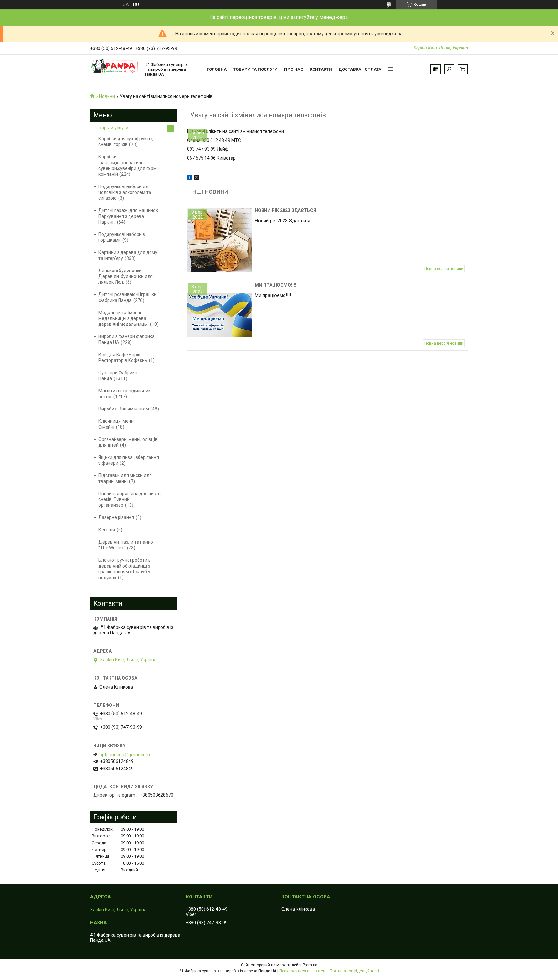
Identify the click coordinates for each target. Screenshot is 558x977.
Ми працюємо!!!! (275, 285)
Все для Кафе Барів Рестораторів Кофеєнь (122, 357)
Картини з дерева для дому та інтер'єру (127, 255)
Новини (107, 96)
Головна (217, 69)
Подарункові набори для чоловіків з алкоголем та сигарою (124, 192)
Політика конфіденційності (354, 971)
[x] (196, 178)
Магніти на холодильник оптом (124, 393)
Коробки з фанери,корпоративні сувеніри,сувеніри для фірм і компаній (128, 165)
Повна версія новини (443, 268)
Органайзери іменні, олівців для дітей (128, 442)
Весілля (106, 529)
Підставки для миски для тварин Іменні (125, 478)
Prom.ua (310, 965)
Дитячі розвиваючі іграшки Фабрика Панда (127, 297)
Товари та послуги (255, 69)
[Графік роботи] (435, 69)
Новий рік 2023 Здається (285, 210)
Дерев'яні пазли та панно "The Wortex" (125, 544)
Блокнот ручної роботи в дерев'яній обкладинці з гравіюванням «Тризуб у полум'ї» (124, 569)
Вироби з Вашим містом (123, 408)
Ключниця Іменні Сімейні (116, 424)
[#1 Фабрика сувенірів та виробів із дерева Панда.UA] (114, 69)
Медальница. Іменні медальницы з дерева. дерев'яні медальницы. (123, 318)
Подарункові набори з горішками (121, 237)
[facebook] (189, 178)
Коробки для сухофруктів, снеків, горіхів (125, 141)
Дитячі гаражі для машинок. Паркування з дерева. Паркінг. (128, 216)
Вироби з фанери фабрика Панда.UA (126, 339)
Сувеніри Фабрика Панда (117, 375)
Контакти (321, 69)
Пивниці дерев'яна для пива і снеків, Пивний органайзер (129, 499)
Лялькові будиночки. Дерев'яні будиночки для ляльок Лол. (125, 276)
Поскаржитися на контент (303, 971)
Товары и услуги (111, 127)
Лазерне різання (116, 517)
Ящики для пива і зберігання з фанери (128, 460)
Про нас (293, 69)
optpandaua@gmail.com (124, 754)
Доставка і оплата (359, 69)
